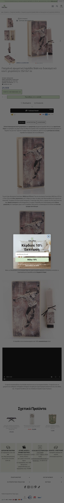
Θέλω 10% (32, 259)
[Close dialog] (48, 236)
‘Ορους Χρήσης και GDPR (32, 265)
